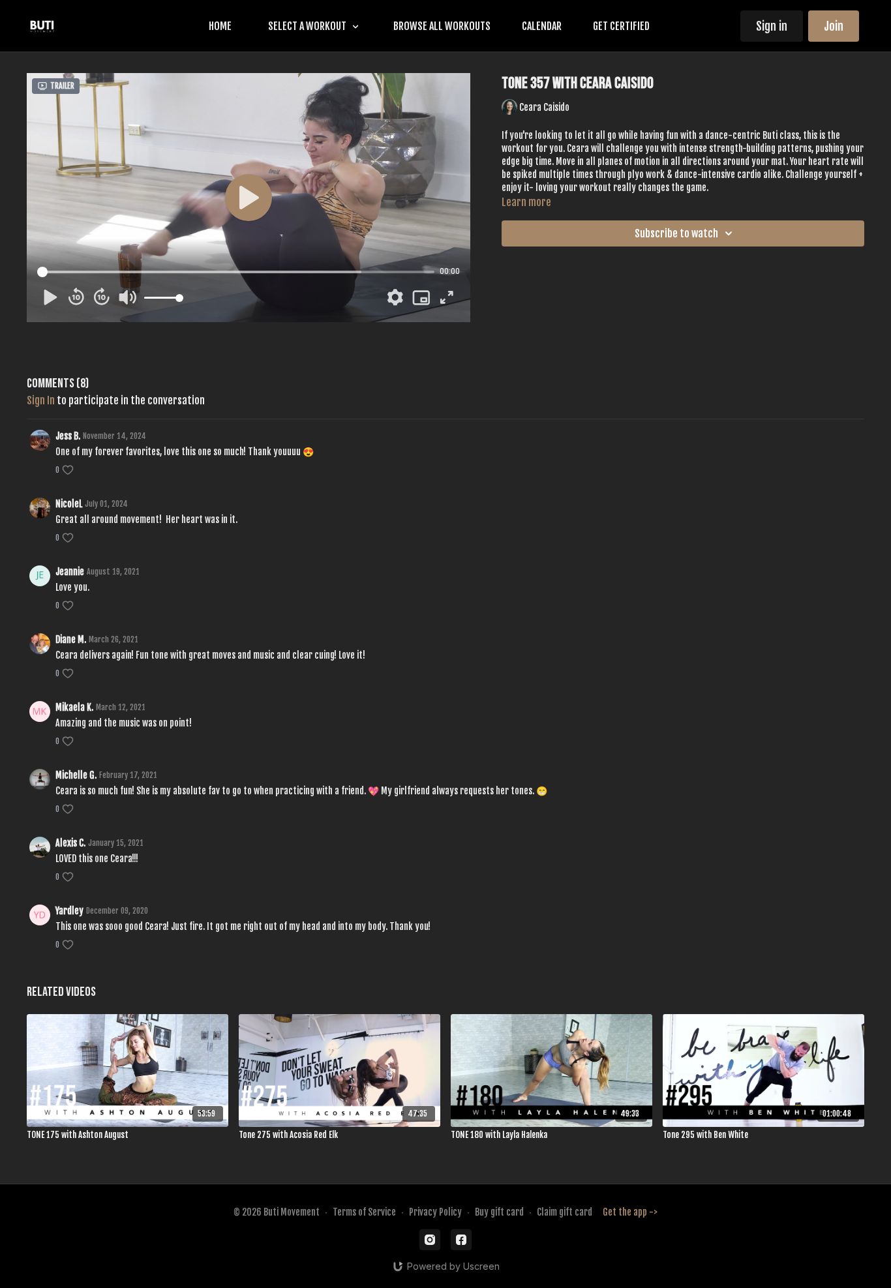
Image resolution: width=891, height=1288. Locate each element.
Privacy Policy (435, 1212)
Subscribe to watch (676, 233)
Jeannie (69, 571)
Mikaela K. (74, 707)
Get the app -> (630, 1212)
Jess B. (67, 436)
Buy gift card (499, 1212)
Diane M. (70, 639)
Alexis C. (70, 842)
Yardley (69, 910)
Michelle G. (76, 775)
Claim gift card (564, 1212)
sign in (41, 400)
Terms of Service (364, 1212)
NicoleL (68, 503)
